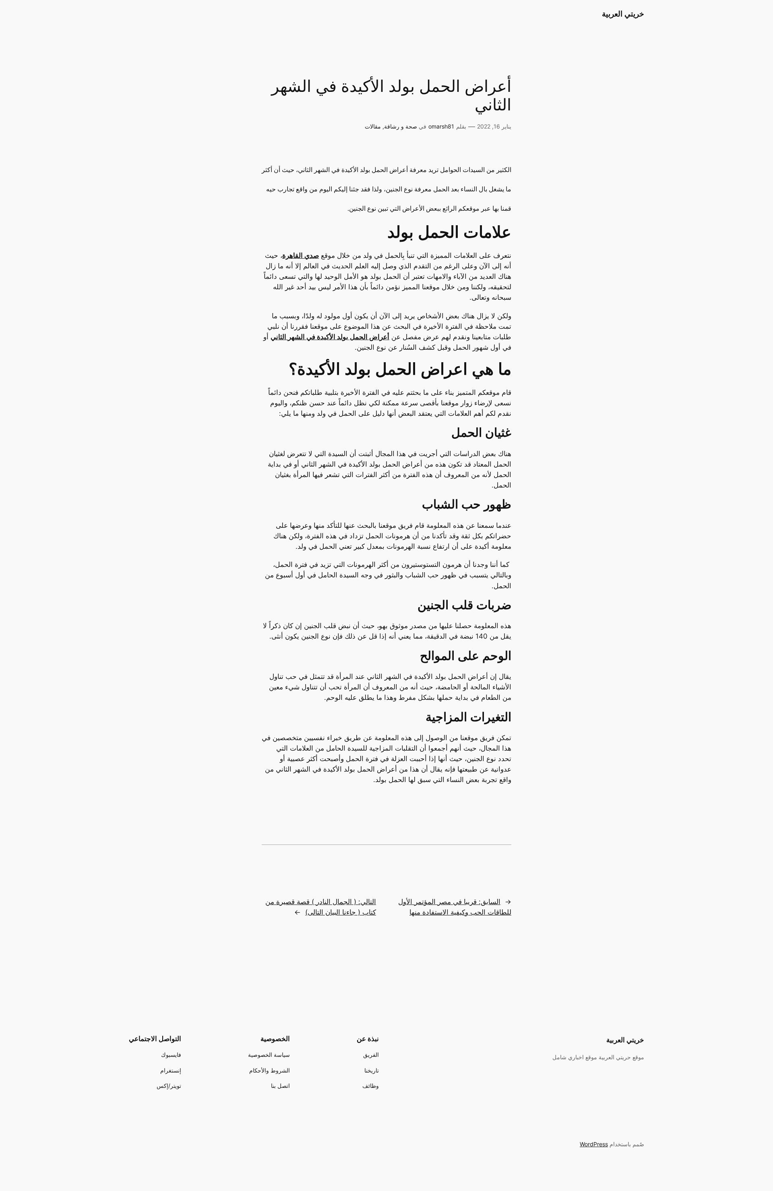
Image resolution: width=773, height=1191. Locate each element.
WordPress (594, 1144)
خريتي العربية (623, 14)
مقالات (373, 126)
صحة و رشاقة (400, 126)
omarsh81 (441, 126)
